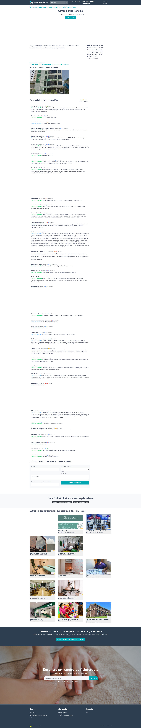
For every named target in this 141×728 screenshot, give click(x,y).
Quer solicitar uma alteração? (37, 63)
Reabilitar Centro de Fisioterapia (66, 553)
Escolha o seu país (36, 726)
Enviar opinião (76, 483)
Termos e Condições (62, 712)
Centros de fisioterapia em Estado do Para (45, 7)
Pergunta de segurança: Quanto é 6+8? (40, 482)
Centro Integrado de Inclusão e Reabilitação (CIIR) (97, 620)
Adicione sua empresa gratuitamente (88, 2)
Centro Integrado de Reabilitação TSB (68, 619)
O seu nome (34, 466)
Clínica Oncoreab (62, 531)
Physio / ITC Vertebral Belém (37, 575)
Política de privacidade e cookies (65, 715)
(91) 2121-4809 (71, 18)
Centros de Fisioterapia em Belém (81, 502)
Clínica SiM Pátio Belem (36, 619)
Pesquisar (94, 678)
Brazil (31, 7)
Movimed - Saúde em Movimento (38, 553)
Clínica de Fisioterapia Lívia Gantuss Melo (69, 597)
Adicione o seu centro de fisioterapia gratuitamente (70, 639)
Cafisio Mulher (62, 575)
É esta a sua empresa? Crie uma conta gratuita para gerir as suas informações (49, 64)
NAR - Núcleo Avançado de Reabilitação (96, 531)
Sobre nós (32, 712)
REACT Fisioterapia (35, 597)
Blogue (31, 717)
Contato (87, 712)
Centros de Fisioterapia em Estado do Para (62, 502)
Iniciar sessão (105, 2)
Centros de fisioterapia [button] (74, 1)
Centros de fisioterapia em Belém (67, 7)
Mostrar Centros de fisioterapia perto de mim (71, 681)
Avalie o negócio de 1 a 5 (67, 466)
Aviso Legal (60, 714)
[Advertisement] (91, 32)
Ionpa (87, 575)
